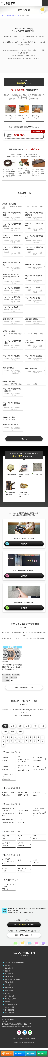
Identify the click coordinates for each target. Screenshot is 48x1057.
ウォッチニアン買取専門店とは (14, 962)
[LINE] (30, 1032)
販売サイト (8, 993)
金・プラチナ (15, 674)
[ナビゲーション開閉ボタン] (45, 3)
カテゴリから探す (10, 999)
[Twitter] (24, 1032)
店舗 (12, 680)
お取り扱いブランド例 (13, 15)
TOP (2, 15)
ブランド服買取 (9, 1013)
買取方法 (7, 965)
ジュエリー (5, 677)
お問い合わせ (9, 990)
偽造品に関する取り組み (12, 979)
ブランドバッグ (6, 674)
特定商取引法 (9, 987)
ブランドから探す (10, 996)
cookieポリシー (9, 985)
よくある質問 (9, 974)
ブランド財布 (13, 677)
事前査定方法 (9, 968)
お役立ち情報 (9, 976)
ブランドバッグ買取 (11, 1004)
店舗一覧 (7, 971)
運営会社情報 (9, 982)
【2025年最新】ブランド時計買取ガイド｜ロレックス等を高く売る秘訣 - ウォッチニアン (12, 668)
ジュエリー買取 (9, 1007)
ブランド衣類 (5, 680)
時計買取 (7, 1001)
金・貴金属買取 (9, 1010)
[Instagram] (19, 1032)
